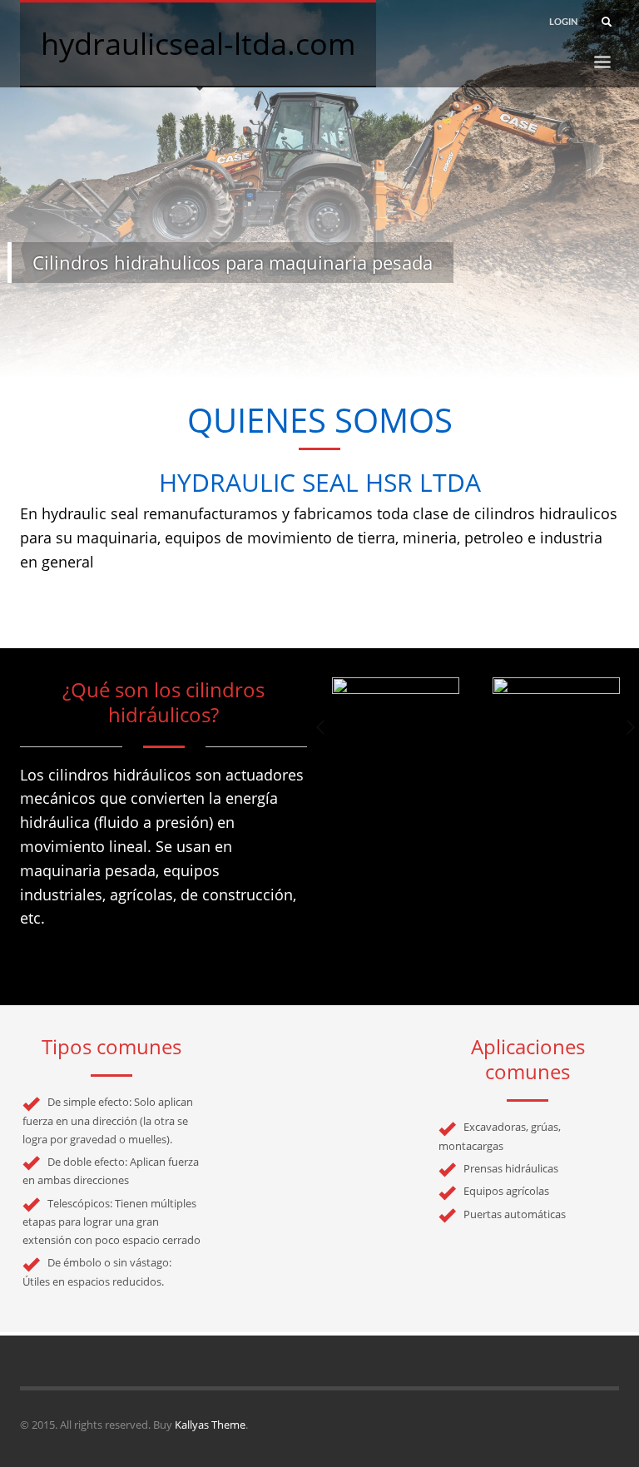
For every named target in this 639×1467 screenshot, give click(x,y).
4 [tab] (339, 358)
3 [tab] (326, 358)
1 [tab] (299, 358)
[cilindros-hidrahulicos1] (395, 724)
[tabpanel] (319, 189)
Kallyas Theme (210, 1424)
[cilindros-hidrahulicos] (556, 724)
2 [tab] (313, 358)
